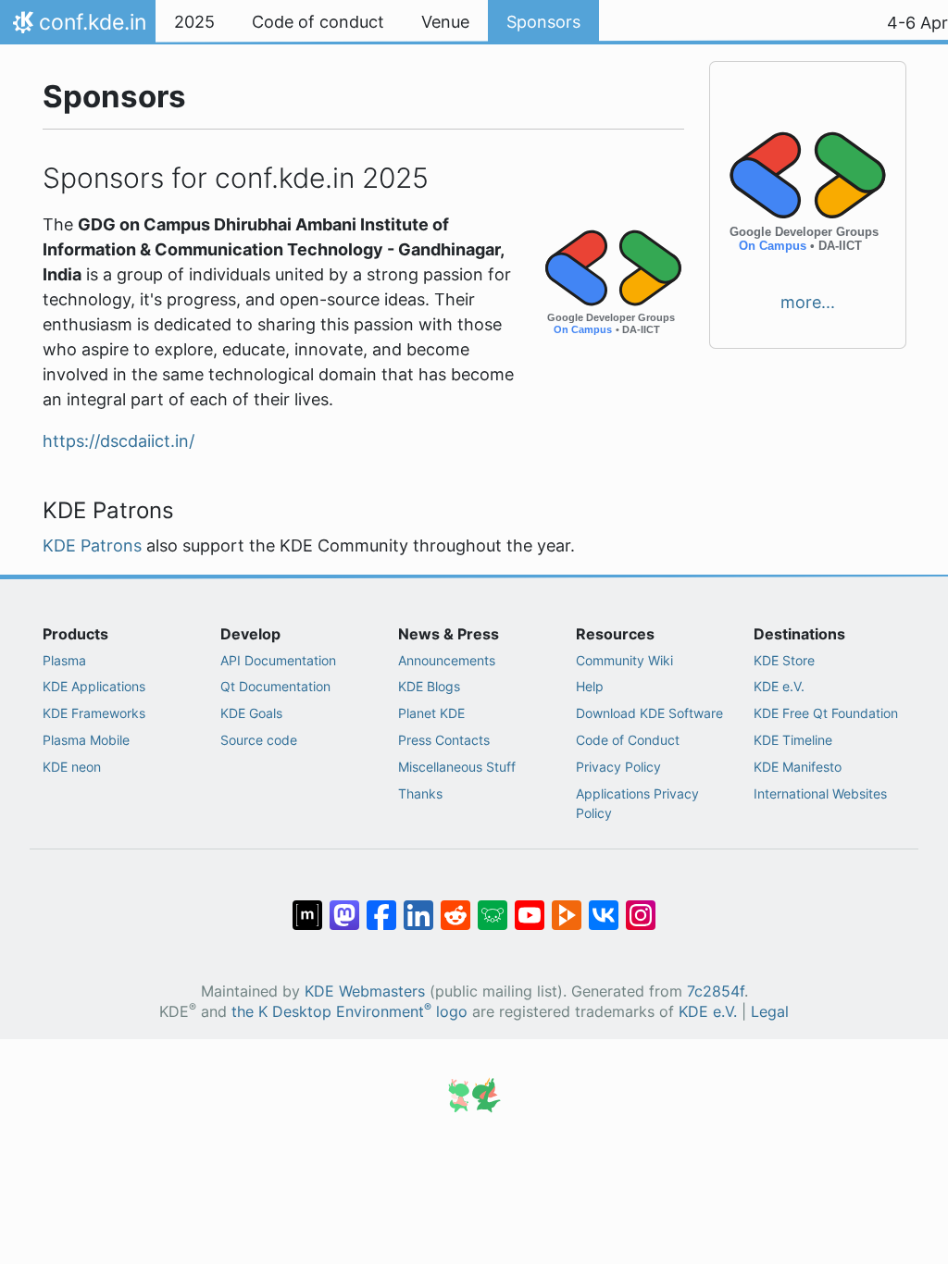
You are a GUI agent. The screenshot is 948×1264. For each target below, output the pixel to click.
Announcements (446, 660)
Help (590, 686)
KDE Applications (94, 686)
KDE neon (72, 767)
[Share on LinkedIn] (418, 906)
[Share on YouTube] (529, 906)
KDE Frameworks (94, 713)
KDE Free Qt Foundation (826, 713)
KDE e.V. (779, 686)
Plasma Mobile (86, 740)
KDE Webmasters (365, 991)
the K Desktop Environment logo (349, 1012)
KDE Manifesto (798, 767)
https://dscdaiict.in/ (118, 441)
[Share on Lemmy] (492, 906)
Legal (770, 1012)
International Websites (820, 793)
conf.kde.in (77, 26)
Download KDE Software (649, 713)
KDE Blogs (429, 686)
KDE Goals (251, 713)
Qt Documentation (275, 686)
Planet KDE (431, 713)
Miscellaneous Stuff (457, 767)
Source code (258, 740)
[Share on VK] (603, 906)
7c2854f (715, 991)
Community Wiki (624, 660)
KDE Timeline (793, 740)
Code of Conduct (628, 740)
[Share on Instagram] (640, 906)
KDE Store (784, 660)
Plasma (64, 660)
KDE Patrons (92, 545)
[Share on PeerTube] (566, 906)
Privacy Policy (618, 767)
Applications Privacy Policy (637, 804)
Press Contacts (444, 740)
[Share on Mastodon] (344, 906)
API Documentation (278, 660)
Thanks (420, 793)
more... (807, 302)
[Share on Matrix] (307, 906)
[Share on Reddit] (455, 906)
